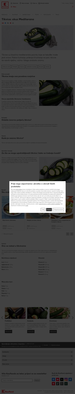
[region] (37, 197)
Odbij (43, 209)
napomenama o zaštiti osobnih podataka (49, 204)
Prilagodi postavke (58, 209)
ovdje (26, 205)
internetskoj (19, 189)
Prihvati (49, 209)
